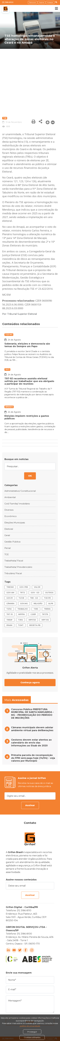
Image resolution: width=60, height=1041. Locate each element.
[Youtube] (14, 950)
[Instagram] (31, 950)
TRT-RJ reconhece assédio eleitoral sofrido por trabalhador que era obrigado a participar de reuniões (29, 381)
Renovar (32, 2)
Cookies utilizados (32, 1037)
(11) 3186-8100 (7, 2)
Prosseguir (32, 1032)
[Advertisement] (30, 80)
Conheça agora (30, 682)
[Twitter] (19, 950)
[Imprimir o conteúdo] (33, 122)
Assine (41, 2)
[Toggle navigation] (54, 8)
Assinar (30, 805)
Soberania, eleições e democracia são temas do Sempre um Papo (27, 345)
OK (30, 476)
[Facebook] (25, 950)
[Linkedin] (8, 950)
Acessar (50, 2)
